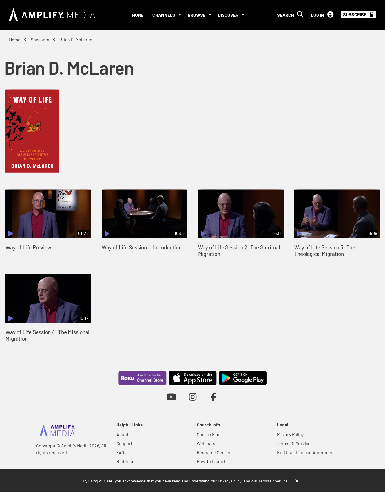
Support (124, 443)
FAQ (120, 452)
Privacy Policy (290, 434)
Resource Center (214, 452)
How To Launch (212, 461)
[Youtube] (171, 396)
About (122, 434)
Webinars (206, 443)
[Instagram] (192, 396)
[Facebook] (213, 396)
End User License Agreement (306, 452)
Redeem (124, 461)
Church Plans (210, 434)
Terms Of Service (294, 443)
